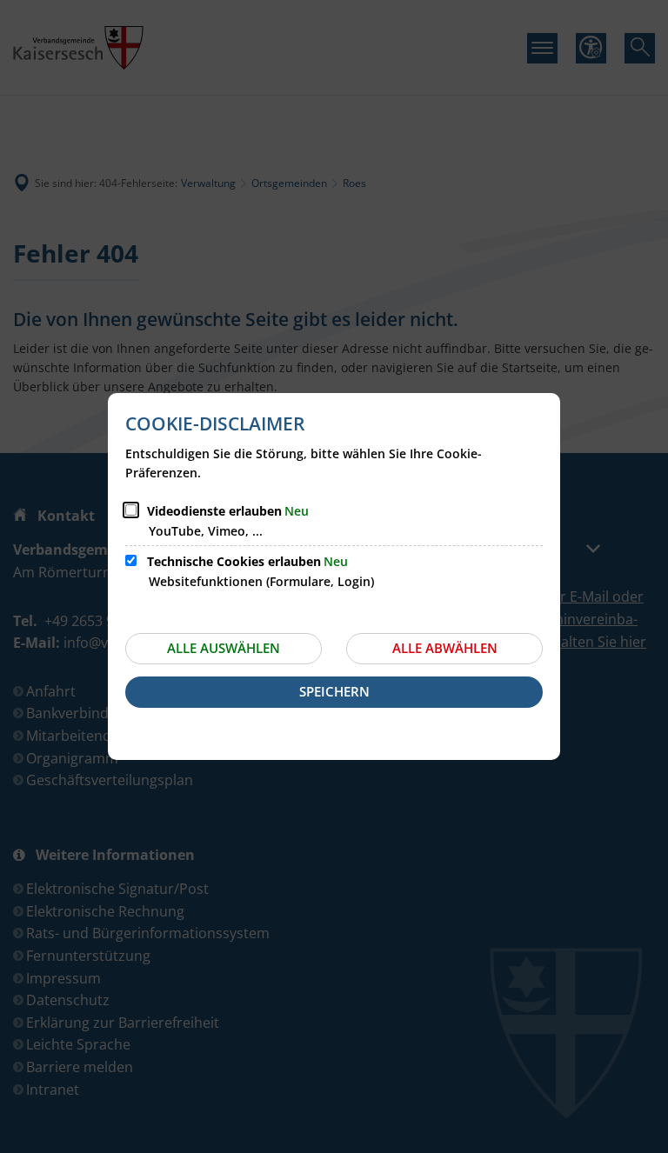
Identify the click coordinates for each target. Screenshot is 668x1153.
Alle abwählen (445, 647)
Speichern (334, 691)
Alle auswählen (223, 647)
